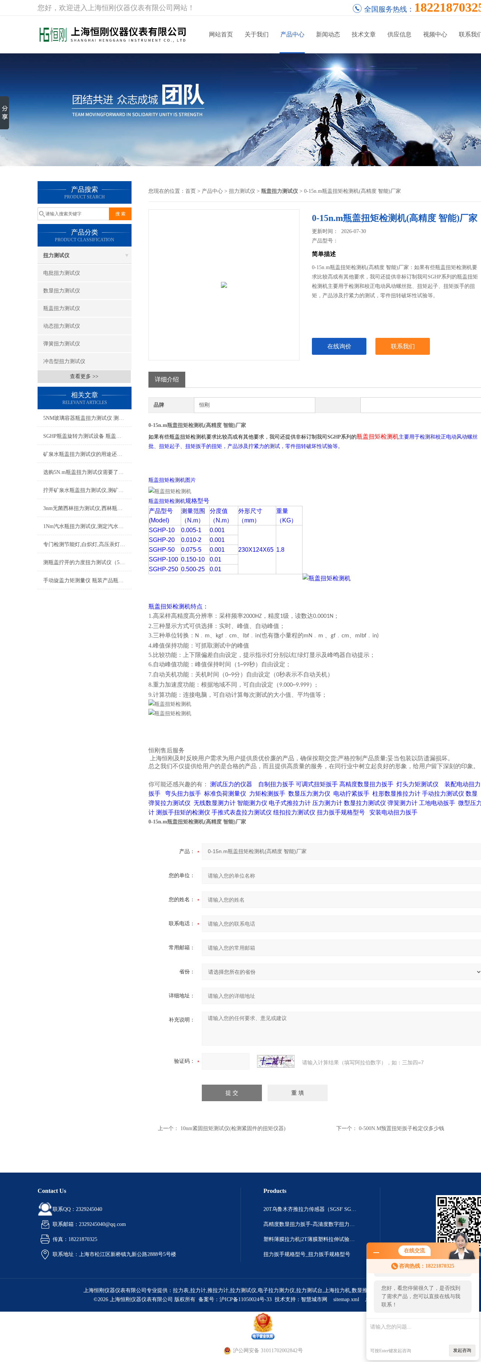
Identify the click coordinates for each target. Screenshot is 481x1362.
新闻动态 (328, 34)
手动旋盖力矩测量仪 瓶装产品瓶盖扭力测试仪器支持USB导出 (87, 580)
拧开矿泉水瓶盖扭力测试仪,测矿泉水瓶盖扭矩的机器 (87, 490)
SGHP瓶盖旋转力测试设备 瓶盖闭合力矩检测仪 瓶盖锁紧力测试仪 (87, 436)
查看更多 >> (84, 376)
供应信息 (399, 34)
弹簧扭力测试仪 (61, 344)
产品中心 (292, 34)
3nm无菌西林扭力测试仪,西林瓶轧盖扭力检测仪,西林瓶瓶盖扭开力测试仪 (87, 508)
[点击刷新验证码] (276, 1061)
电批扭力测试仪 (61, 273)
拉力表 (181, 1290)
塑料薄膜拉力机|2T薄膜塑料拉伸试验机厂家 (310, 1239)
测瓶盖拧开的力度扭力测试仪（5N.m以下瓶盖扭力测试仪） (87, 562)
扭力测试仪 (56, 255)
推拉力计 (217, 1290)
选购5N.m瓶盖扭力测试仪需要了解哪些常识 (87, 472)
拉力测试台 (309, 1290)
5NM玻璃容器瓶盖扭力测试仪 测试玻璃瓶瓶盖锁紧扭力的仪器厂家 (87, 418)
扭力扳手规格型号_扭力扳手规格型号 (306, 1254)
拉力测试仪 (243, 1290)
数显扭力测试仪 (61, 291)
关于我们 (257, 34)
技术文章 (364, 34)
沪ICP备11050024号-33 (245, 1299)
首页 (190, 191)
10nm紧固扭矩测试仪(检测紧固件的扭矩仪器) (233, 1128)
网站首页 (221, 34)
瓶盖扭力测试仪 (61, 308)
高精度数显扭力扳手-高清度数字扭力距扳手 (310, 1224)
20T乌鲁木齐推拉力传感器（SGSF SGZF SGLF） (310, 1209)
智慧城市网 (314, 1299)
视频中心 (435, 34)
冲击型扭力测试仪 (64, 361)
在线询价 (339, 346)
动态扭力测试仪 (61, 326)
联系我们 (403, 346)
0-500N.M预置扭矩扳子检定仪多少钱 (401, 1128)
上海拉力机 (337, 1290)
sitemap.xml (346, 1299)
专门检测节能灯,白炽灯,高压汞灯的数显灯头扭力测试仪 (87, 544)
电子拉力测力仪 (276, 1290)
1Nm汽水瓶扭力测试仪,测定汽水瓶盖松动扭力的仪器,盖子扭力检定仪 (87, 526)
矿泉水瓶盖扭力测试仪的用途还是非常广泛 (87, 454)
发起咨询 (462, 1350)
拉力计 (198, 1290)
